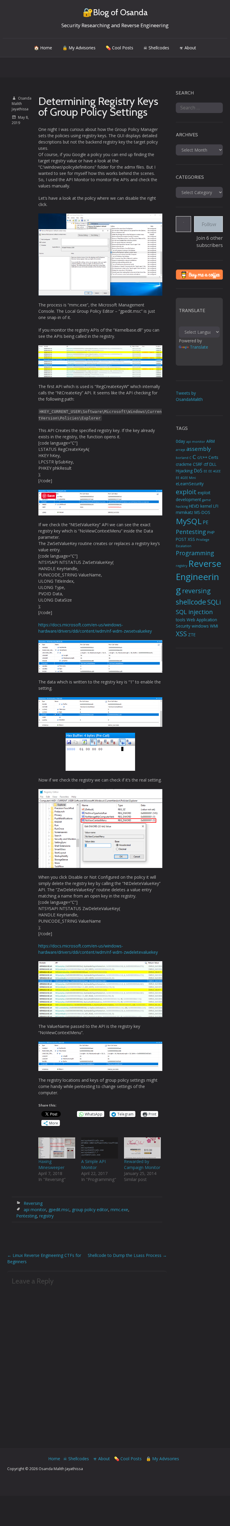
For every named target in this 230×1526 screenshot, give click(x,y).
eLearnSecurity (190, 483)
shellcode (191, 602)
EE (205, 471)
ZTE (192, 634)
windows (200, 626)
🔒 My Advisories (79, 48)
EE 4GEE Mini (186, 478)
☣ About (187, 48)
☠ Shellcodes (156, 48)
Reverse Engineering (198, 577)
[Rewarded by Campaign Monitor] (142, 1147)
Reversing (33, 1203)
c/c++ (202, 457)
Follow (208, 224)
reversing (196, 590)
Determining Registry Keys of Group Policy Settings (98, 106)
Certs (213, 457)
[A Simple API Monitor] (99, 1147)
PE (205, 522)
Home (54, 1458)
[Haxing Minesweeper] (56, 1147)
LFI (215, 506)
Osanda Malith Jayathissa (21, 104)
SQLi (214, 602)
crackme (184, 464)
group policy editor (90, 1209)
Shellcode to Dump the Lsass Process (127, 1255)
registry (46, 1216)
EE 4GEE (214, 471)
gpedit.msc (59, 1209)
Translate (199, 347)
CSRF (197, 464)
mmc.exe (119, 1209)
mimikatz (184, 512)
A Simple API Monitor (93, 1164)
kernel (206, 506)
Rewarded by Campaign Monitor (142, 1164)
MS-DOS (202, 512)
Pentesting (26, 1216)
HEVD (194, 506)
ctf (206, 464)
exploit (186, 491)
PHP (211, 532)
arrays (180, 450)
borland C (183, 458)
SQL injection (194, 612)
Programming (195, 553)
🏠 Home (43, 48)
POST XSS (185, 539)
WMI (214, 626)
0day (180, 441)
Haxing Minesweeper (51, 1164)
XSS (181, 633)
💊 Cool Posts (119, 48)
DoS (198, 470)
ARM (210, 441)
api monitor (35, 1209)
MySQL (189, 521)
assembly (198, 448)
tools (180, 619)
